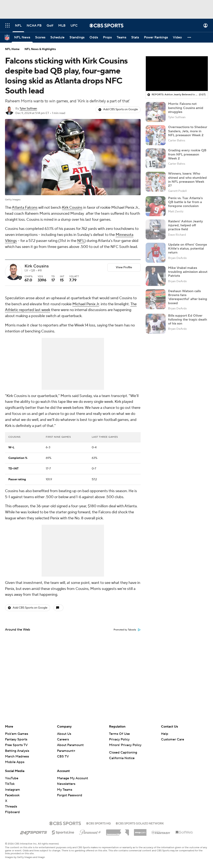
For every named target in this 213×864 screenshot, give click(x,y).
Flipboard (12, 812)
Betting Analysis (17, 751)
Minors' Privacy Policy (125, 745)
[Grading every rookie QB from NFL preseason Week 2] (156, 158)
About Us (64, 734)
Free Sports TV (16, 745)
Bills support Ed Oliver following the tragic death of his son (187, 320)
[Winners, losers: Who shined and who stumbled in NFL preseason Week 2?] (156, 182)
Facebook (12, 795)
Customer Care (172, 739)
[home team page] (20, 278)
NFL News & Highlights (40, 49)
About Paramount (70, 745)
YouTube (11, 778)
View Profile (124, 267)
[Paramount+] (90, 831)
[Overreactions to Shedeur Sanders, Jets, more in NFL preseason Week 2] (156, 135)
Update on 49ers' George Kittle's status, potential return (187, 249)
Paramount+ (66, 751)
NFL (80, 240)
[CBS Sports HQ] (98, 823)
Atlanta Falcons (24, 207)
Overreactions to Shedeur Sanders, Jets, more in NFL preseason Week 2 (187, 131)
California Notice (122, 758)
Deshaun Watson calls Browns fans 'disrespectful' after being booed (187, 297)
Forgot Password (69, 795)
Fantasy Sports (16, 739)
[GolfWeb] (184, 832)
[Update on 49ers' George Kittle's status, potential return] (156, 253)
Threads (11, 806)
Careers (63, 739)
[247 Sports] (33, 832)
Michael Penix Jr (85, 304)
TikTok (10, 784)
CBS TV (63, 756)
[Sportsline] (63, 832)
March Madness (17, 756)
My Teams (64, 790)
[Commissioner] (117, 831)
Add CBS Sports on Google (120, 109)
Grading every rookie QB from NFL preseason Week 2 (187, 154)
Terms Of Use (119, 734)
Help (164, 734)
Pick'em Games (16, 734)
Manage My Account (72, 778)
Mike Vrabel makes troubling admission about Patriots (187, 272)
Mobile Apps (14, 762)
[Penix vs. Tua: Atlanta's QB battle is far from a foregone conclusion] (156, 206)
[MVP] (140, 831)
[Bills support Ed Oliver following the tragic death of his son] (156, 324)
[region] (177, 73)
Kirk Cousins (72, 207)
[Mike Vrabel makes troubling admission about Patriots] (156, 276)
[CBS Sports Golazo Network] (140, 823)
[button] (7, 25)
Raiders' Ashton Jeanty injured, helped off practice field (185, 225)
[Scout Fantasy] (161, 832)
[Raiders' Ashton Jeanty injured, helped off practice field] (156, 229)
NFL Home (12, 49)
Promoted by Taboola (125, 629)
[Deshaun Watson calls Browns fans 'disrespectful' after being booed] (156, 299)
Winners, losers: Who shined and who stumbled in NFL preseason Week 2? (187, 180)
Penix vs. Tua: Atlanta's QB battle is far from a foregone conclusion (185, 202)
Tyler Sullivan (28, 108)
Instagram (12, 790)
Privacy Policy (119, 739)
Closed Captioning (123, 752)
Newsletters (66, 784)
